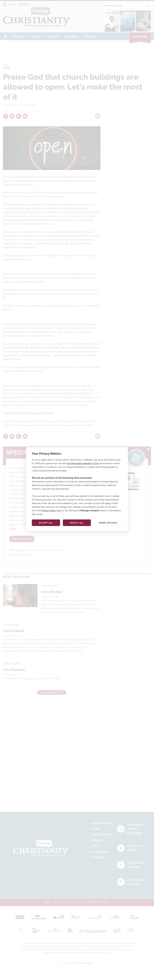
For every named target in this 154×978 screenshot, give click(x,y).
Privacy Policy (49, 510)
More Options (108, 522)
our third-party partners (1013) (83, 463)
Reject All (77, 522)
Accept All (46, 522)
